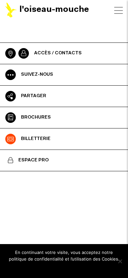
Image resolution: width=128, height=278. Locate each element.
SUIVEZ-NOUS (37, 74)
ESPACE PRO (33, 160)
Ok (64, 267)
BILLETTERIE (36, 139)
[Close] (118, 10)
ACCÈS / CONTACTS (58, 53)
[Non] (120, 261)
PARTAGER (33, 96)
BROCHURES (36, 117)
